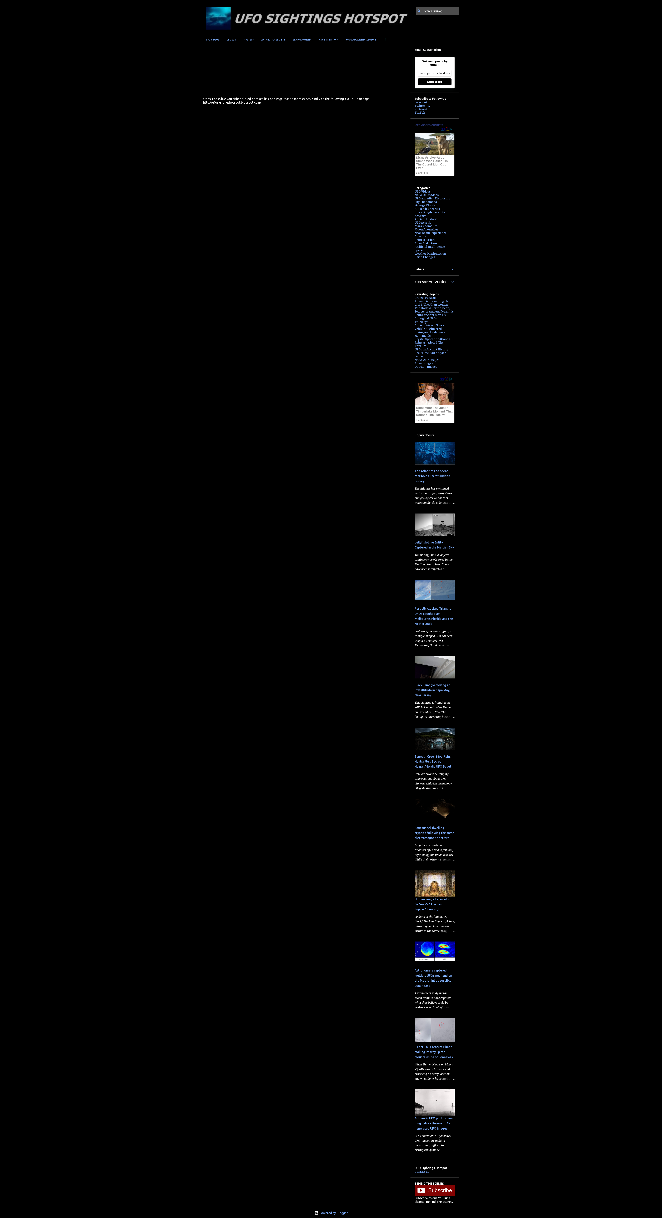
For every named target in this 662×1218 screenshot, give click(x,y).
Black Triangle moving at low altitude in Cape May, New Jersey (432, 690)
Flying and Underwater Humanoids (431, 333)
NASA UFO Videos (427, 195)
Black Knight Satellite (430, 212)
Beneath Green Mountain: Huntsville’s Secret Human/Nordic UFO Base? (433, 761)
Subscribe (434, 81)
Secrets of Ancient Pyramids (434, 311)
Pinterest (421, 109)
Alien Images (424, 363)
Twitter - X (422, 105)
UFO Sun (231, 40)
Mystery (249, 40)
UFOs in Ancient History (431, 349)
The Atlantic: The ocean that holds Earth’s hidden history (432, 476)
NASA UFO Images (427, 359)
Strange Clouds (425, 205)
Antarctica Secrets (273, 40)
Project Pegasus (426, 297)
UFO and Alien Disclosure (361, 40)
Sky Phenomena (302, 40)
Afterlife (420, 236)
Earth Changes (425, 257)
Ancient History (329, 40)
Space (419, 250)
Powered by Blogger (333, 1213)
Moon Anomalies (426, 229)
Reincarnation (425, 239)
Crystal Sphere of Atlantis (432, 339)
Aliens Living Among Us (431, 301)
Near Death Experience (431, 233)
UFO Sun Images (426, 366)
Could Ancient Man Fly (430, 315)
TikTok (420, 112)
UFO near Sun (424, 222)
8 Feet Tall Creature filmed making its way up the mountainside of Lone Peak (434, 1052)
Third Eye (421, 322)
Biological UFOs (426, 318)
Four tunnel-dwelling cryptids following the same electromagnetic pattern (434, 833)
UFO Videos (212, 40)
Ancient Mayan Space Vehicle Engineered (429, 327)
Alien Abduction (426, 243)
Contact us (422, 1171)
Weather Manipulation (430, 253)
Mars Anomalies (426, 226)
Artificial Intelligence (430, 246)
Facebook (421, 102)
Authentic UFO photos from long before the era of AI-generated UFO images (434, 1123)
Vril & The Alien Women (431, 304)
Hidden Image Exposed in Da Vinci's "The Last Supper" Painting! (432, 904)
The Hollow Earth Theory (432, 308)
